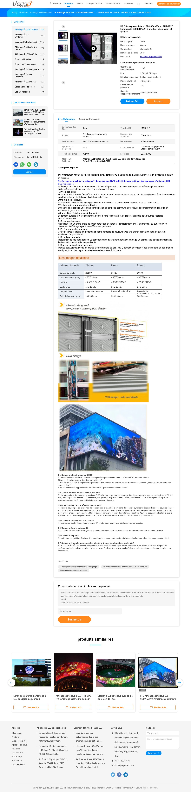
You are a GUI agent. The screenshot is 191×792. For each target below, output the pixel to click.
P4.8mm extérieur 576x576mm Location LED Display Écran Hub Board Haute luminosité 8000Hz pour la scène (90, 763)
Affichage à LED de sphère (29, 69)
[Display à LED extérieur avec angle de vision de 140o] (115, 672)
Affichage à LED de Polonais (29, 75)
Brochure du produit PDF (151, 56)
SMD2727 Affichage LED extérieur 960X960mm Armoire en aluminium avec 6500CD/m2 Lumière (35, 112)
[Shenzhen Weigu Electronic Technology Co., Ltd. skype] (36, 164)
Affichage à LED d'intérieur (29, 36)
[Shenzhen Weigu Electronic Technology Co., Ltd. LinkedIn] (125, 774)
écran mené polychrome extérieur (73, 570)
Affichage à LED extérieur (29, 30)
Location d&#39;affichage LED (88, 728)
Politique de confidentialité (18, 762)
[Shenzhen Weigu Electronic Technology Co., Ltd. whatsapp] (22, 164)
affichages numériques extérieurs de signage (78, 567)
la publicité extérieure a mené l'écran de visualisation (125, 567)
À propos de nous (19, 745)
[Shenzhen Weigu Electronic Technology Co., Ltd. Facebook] (119, 774)
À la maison (17, 733)
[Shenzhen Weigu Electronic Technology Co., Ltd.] (22, 4)
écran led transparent (29, 64)
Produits (15, 737)
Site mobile (17, 756)
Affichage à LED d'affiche (29, 54)
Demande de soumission (169, 4)
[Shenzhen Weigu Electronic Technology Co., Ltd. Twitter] (113, 774)
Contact (29, 172)
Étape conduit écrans (29, 87)
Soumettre (74, 619)
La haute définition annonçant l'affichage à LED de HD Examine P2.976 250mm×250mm (53, 750)
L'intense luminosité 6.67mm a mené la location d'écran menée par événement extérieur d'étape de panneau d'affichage (90, 750)
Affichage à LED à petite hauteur (29, 48)
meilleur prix (132, 101)
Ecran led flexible (29, 59)
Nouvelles (16, 749)
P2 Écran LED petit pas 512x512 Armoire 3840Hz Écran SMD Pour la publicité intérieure (53, 763)
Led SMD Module (29, 92)
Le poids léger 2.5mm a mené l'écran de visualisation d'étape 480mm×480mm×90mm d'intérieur (53, 737)
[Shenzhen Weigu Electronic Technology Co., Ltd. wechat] (29, 164)
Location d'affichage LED (29, 42)
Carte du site (17, 753)
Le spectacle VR (19, 741)
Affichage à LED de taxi (29, 82)
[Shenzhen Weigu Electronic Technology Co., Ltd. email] (15, 164)
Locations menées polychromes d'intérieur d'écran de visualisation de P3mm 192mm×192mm (88, 737)
